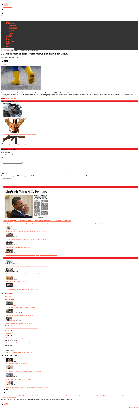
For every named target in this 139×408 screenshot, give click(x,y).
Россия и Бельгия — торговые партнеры (16, 281)
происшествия (8, 98)
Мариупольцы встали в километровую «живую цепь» (19, 315)
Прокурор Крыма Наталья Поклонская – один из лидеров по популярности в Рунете (27, 387)
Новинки (8, 296)
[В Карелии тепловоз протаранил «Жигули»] (12, 117)
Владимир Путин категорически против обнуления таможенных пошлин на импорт (27, 266)
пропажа (14, 98)
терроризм (94, 395)
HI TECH (8, 43)
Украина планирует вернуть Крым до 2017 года (18, 247)
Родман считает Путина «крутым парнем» (16, 363)
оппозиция (90, 395)
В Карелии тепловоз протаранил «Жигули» (15, 118)
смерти (50, 395)
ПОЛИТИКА (9, 36)
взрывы (39, 395)
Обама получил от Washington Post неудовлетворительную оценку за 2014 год (25, 231)
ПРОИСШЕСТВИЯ (10, 41)
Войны (10, 35)
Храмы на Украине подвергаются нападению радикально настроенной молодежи (26, 239)
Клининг (8, 333)
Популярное (9, 293)
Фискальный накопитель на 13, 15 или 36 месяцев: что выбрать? (22, 328)
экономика (73, 395)
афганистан (112, 395)
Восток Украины (13, 27)
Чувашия (127, 395)
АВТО (7, 44)
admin (14, 305)
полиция (56, 395)
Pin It (4, 64)
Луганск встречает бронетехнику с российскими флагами (20, 307)
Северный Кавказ (13, 25)
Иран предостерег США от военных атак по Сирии (19, 323)
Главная (8, 22)
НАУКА (7, 46)
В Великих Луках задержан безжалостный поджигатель (18, 145)
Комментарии (10, 299)
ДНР (123, 395)
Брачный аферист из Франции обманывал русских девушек (19, 134)
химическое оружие (118, 395)
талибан (14, 397)
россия (17, 98)
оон (125, 395)
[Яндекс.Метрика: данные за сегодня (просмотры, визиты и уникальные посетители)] (133, 407)
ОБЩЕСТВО (9, 40)
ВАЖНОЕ (36, 395)
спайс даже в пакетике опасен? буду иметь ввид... (18, 347)
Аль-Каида (11, 30)
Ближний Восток (13, 28)
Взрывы (11, 33)
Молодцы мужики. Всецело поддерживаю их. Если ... (19, 342)
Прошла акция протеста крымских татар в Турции (18, 379)
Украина (10, 395)
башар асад (77, 395)
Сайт (2, 162)
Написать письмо (7, 7)
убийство (97, 395)
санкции (4, 397)
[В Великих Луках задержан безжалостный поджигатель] (14, 143)
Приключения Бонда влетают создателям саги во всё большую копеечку (24, 371)
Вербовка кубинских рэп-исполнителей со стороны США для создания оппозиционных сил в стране (31, 255)
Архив (5, 1)
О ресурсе (5, 3)
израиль (134, 395)
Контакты (5, 5)
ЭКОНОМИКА (9, 38)
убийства (53, 395)
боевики (16, 395)
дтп (30, 395)
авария (86, 395)
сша (41, 395)
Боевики (11, 32)
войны (32, 395)
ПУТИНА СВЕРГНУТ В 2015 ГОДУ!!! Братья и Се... (19, 352)
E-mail (2, 160)
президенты (63, 395)
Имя (2, 157)
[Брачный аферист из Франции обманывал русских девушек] (14, 132)
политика (47, 395)
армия (44, 395)
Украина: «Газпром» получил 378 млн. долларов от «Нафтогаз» (22, 289)
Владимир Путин (10, 397)
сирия (60, 395)
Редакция (5, 4)
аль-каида (108, 395)
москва (69, 395)
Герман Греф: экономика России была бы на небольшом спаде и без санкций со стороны (28, 273)
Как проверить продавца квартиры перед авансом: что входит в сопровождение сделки (28, 338)
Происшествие (82, 395)
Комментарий (4, 173)
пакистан (131, 395)
